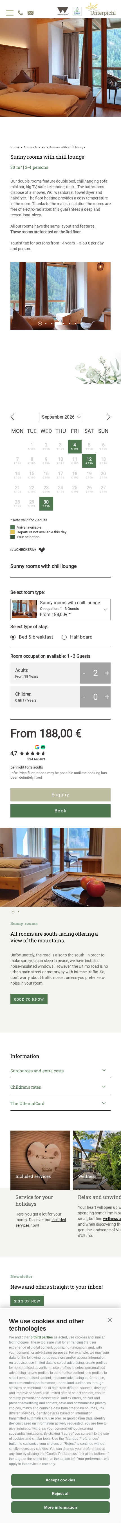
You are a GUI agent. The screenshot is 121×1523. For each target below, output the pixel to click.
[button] (109, 1320)
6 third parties (42, 1337)
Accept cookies (60, 1480)
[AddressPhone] (20, 13)
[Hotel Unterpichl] (101, 9)
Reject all (61, 1493)
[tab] (40, 323)
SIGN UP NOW (27, 1301)
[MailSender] (30, 13)
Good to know (29, 999)
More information (60, 1507)
